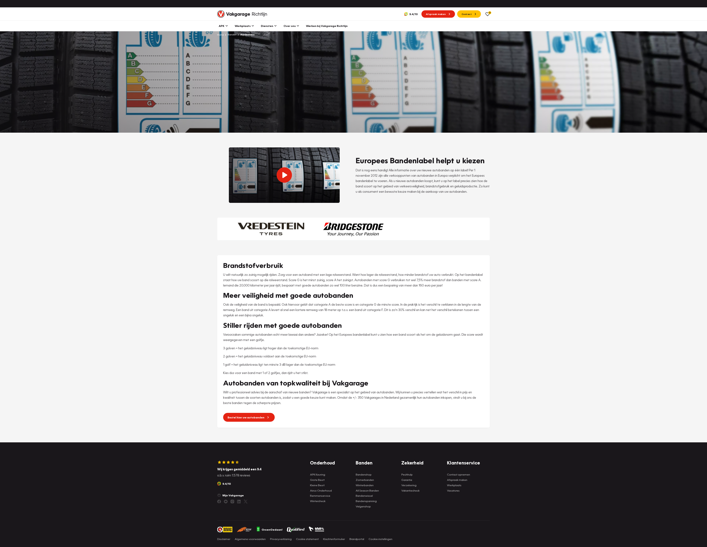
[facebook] (219, 501)
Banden (232, 34)
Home (220, 35)
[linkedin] (239, 501)
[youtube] (226, 501)
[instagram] (232, 501)
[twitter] (245, 501)
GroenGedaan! (272, 529)
